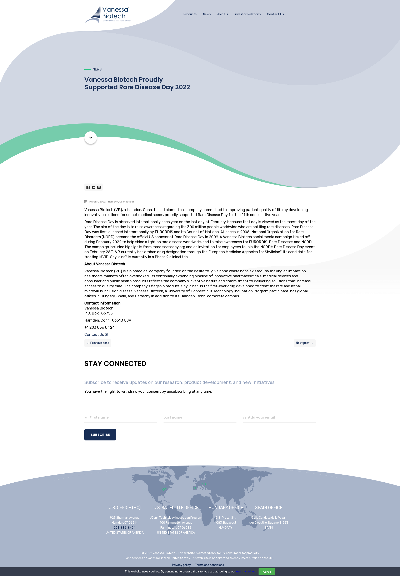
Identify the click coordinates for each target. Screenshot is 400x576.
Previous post (99, 343)
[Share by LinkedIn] (93, 187)
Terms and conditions (209, 565)
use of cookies (245, 571)
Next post (303, 343)
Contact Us (94, 334)
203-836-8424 (124, 527)
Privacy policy (181, 565)
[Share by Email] (99, 187)
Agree (267, 571)
